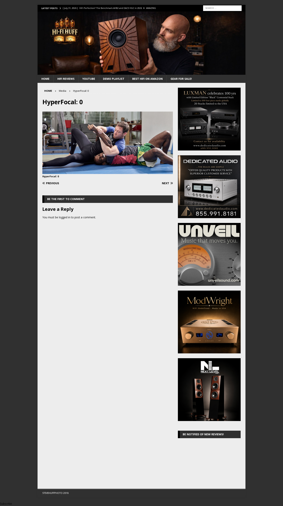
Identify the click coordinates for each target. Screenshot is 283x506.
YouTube (88, 79)
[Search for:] (222, 8)
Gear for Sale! (181, 79)
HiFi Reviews (66, 79)
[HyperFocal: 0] (107, 171)
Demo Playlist (113, 79)
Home (45, 79)
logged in (64, 217)
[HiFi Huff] (141, 72)
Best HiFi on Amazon (147, 79)
